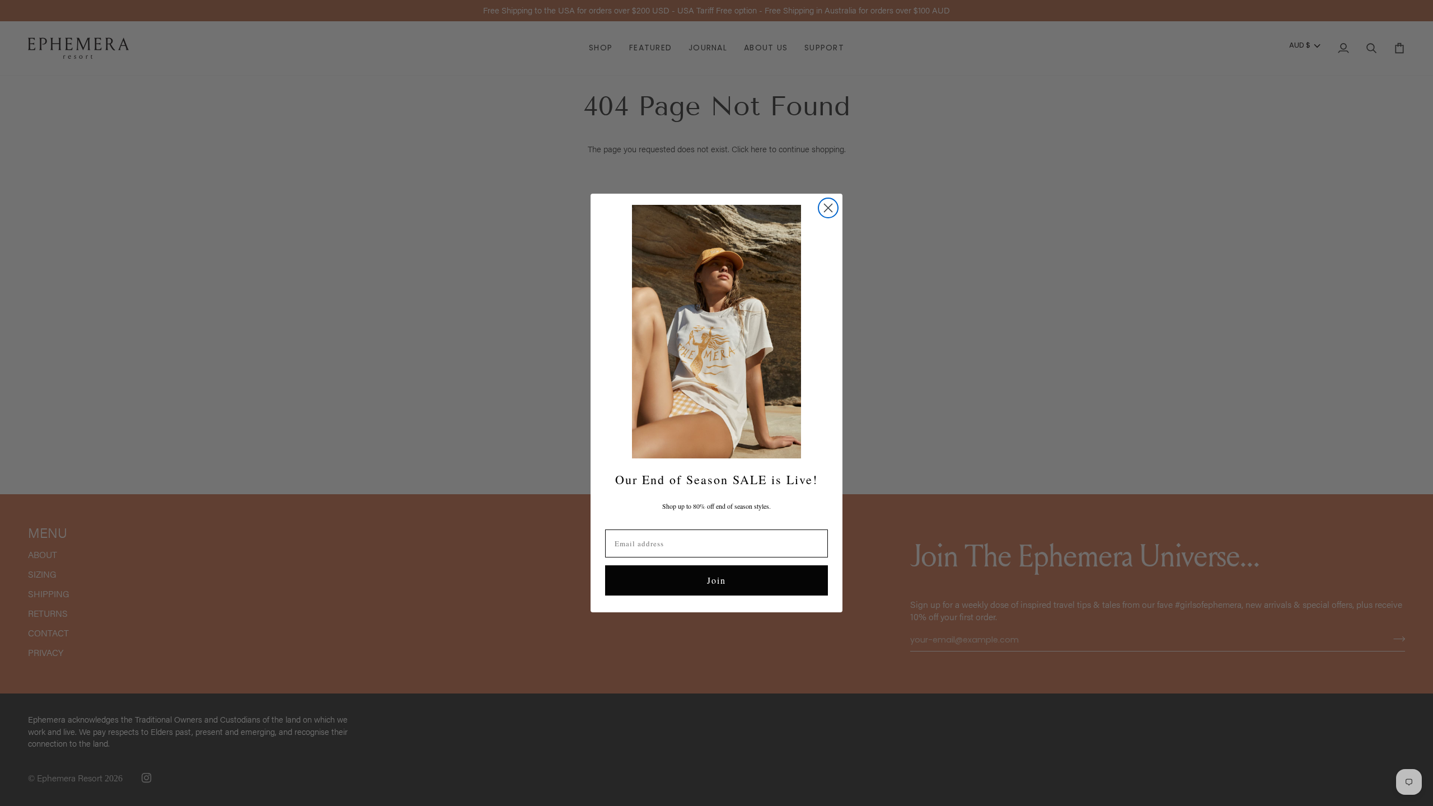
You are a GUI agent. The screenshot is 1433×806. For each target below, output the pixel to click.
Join (716, 580)
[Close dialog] (828, 208)
